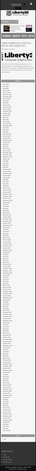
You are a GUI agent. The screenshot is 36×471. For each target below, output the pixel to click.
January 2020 (7, 192)
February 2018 (7, 239)
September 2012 (7, 370)
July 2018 (5, 229)
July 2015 (5, 302)
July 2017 (5, 254)
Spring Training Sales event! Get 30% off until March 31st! (16, 44)
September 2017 (7, 250)
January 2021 (7, 171)
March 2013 (6, 358)
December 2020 (7, 173)
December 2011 (7, 389)
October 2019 (7, 198)
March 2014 (6, 333)
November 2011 (7, 391)
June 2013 (6, 351)
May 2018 (5, 233)
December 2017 (7, 244)
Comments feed (7, 459)
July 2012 (5, 374)
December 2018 (7, 219)
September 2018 (7, 225)
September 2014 (7, 320)
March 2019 (6, 213)
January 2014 (7, 337)
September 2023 (7, 125)
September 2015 (7, 297)
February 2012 (7, 385)
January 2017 (7, 266)
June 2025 (6, 101)
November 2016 (7, 271)
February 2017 (7, 264)
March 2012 (6, 383)
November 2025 (7, 96)
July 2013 (5, 349)
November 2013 (7, 341)
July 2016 (5, 277)
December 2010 (7, 414)
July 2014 (5, 325)
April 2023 (6, 132)
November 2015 (7, 293)
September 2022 (7, 140)
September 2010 (7, 420)
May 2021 (5, 165)
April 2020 (6, 186)
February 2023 (7, 134)
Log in (4, 439)
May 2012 (5, 378)
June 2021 (6, 163)
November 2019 (7, 196)
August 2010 (6, 422)
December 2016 (7, 268)
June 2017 (6, 256)
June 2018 (6, 231)
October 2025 (7, 98)
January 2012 (7, 387)
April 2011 (5, 405)
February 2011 (7, 409)
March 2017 (6, 262)
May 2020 (5, 183)
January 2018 (7, 242)
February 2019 (7, 215)
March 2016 (6, 285)
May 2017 (5, 258)
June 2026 (6, 84)
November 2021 (7, 154)
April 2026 (6, 88)
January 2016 (7, 289)
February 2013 (7, 360)
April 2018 (6, 235)
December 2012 (7, 364)
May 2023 (5, 130)
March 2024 (6, 121)
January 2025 (7, 109)
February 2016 (7, 287)
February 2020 (7, 190)
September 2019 (7, 200)
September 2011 (7, 395)
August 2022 (6, 142)
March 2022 (6, 148)
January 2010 (7, 430)
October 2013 (7, 343)
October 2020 (7, 175)
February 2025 (7, 107)
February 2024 (7, 123)
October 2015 (7, 295)
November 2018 (7, 221)
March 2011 (6, 407)
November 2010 (7, 416)
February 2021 (7, 169)
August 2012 (6, 372)
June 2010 (6, 426)
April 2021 (6, 167)
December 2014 (7, 314)
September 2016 (7, 273)
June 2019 (6, 206)
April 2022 (6, 146)
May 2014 (5, 329)
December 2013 (7, 339)
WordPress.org (7, 462)
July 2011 (5, 399)
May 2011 (5, 403)
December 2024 (7, 111)
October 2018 (7, 223)
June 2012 (6, 376)
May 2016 (5, 281)
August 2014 (6, 322)
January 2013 (7, 362)
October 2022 (7, 138)
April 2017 (6, 260)
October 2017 (7, 248)
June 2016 (6, 279)
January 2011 (6, 412)
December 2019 (7, 194)
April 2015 (6, 308)
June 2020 (6, 181)
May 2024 (5, 117)
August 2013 (6, 347)
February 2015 (7, 312)
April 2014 (6, 331)
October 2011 (6, 393)
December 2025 (7, 94)
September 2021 (7, 157)
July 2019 (5, 204)
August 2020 (6, 177)
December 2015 (7, 291)
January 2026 (7, 92)
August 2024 (6, 115)
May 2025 (5, 103)
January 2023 (7, 136)
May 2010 (5, 428)
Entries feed (6, 457)
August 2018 (6, 227)
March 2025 (6, 105)
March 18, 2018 (9, 49)
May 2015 (5, 306)
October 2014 (7, 318)
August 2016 (6, 275)
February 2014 (7, 335)
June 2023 (6, 127)
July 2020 (5, 179)
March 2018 (6, 237)
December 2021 (7, 152)
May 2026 (5, 86)
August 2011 (6, 397)
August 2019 (6, 202)
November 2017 (7, 246)
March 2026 (6, 90)
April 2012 (6, 380)
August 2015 (6, 300)
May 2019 (5, 208)
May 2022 (5, 144)
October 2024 (7, 113)
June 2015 (6, 304)
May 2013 (5, 354)
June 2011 (6, 401)
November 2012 (7, 366)
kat (2, 49)
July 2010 (5, 424)
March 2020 (6, 188)
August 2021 (6, 159)
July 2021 (5, 161)
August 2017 (6, 252)
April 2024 (6, 119)
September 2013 (7, 345)
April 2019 (6, 210)
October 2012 (7, 368)
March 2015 (6, 310)
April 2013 (6, 356)
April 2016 (6, 283)
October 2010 (7, 418)
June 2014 (6, 327)
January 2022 (7, 150)
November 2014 (7, 316)
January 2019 (7, 217)
